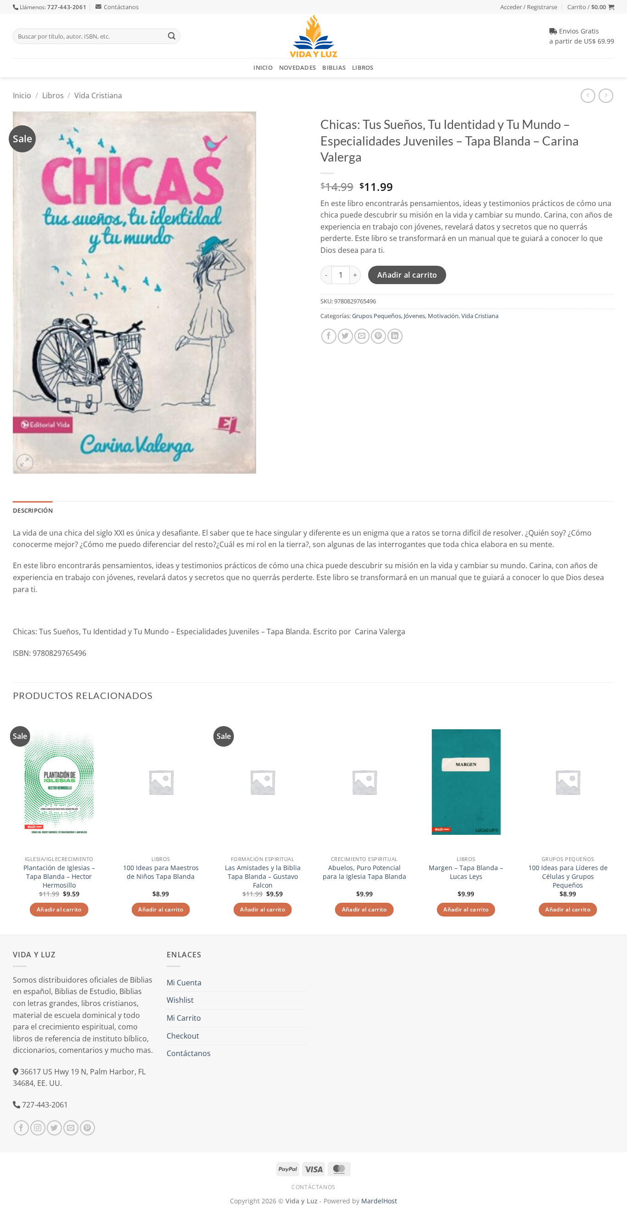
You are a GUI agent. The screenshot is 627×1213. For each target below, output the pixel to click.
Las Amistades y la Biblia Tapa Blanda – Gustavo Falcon (263, 876)
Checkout (183, 1036)
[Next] (614, 822)
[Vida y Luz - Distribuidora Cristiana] (313, 36)
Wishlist (180, 1000)
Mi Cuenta (184, 983)
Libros (363, 67)
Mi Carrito (184, 1018)
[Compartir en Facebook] (328, 336)
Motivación (443, 316)
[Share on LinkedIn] (395, 336)
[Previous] (13, 822)
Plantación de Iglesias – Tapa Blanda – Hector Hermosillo (59, 876)
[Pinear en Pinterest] (378, 336)
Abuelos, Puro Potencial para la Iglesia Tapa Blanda (364, 872)
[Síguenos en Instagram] (37, 1127)
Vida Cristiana (98, 95)
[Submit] (171, 36)
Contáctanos (121, 7)
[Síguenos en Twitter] (54, 1127)
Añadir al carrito (407, 275)
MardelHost (379, 1200)
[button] (590, 7)
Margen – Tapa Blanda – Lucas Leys (466, 872)
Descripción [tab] (33, 510)
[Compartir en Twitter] (345, 336)
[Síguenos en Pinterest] (87, 1127)
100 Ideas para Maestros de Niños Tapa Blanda (161, 872)
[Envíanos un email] (70, 1127)
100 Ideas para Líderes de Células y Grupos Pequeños (568, 876)
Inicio (263, 67)
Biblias (334, 67)
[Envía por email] (361, 336)
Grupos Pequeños (376, 316)
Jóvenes (414, 316)
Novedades (297, 67)
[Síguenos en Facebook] (21, 1127)
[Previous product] (606, 96)
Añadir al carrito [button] (59, 909)
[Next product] (588, 96)
